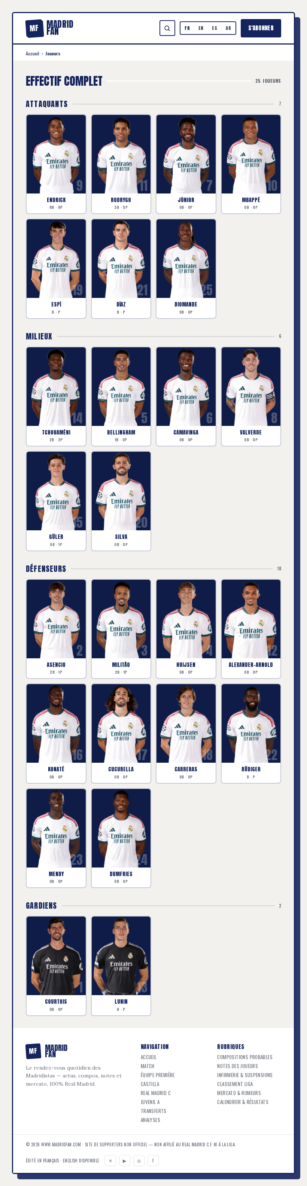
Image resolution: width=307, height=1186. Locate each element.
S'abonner (261, 28)
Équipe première (158, 1075)
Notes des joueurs (237, 1066)
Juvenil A (150, 1102)
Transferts (154, 1111)
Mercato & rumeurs (239, 1093)
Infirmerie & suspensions (245, 1075)
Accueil (32, 53)
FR (187, 28)
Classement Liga (235, 1084)
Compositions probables (245, 1057)
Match (148, 1066)
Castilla (150, 1084)
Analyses (150, 1120)
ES (215, 28)
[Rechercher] (167, 28)
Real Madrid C (156, 1093)
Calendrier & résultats (242, 1102)
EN (201, 28)
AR (228, 28)
